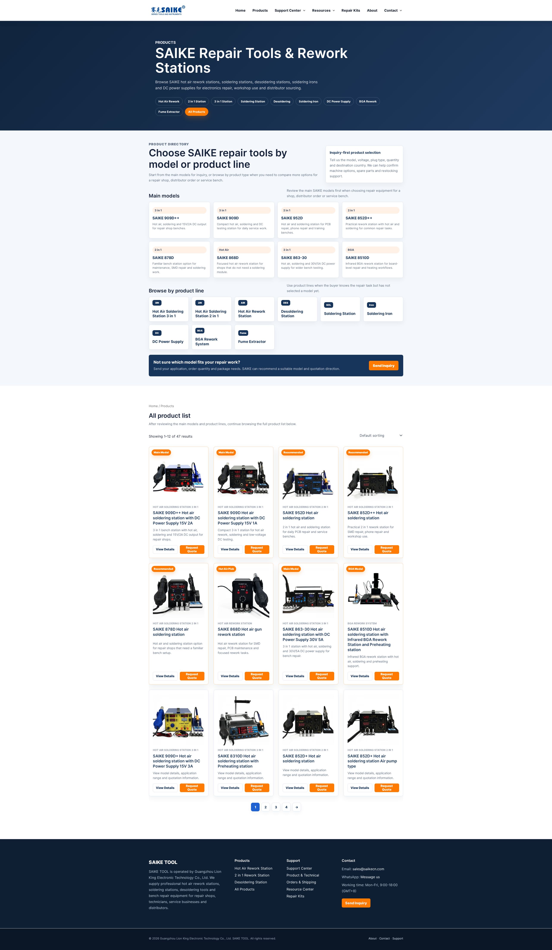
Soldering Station (253, 101)
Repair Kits (351, 10)
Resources (321, 10)
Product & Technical (303, 875)
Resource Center (300, 889)
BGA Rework (368, 101)
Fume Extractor (169, 111)
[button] (303, 10)
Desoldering (282, 101)
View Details (165, 549)
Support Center (288, 10)
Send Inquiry (384, 365)
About (372, 10)
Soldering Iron (308, 101)
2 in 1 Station (197, 101)
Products (260, 10)
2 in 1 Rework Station (252, 875)
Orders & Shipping (301, 882)
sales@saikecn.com (368, 869)
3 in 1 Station (223, 101)
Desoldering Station (251, 882)
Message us (370, 877)
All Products (196, 111)
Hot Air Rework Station (253, 868)
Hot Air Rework (168, 101)
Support (397, 938)
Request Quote (192, 549)
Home (240, 10)
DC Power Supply (339, 101)
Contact (391, 10)
